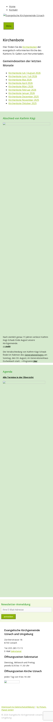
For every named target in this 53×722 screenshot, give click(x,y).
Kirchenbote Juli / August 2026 (24, 73)
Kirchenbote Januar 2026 (21, 93)
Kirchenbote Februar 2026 (22, 89)
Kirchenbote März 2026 (20, 86)
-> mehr (7, 346)
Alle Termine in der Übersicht (18, 377)
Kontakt (13, 9)
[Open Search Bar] (5, 19)
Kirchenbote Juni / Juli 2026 (22, 76)
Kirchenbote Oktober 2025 (22, 103)
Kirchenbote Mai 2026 (20, 79)
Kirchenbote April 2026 (20, 83)
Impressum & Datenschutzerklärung (17, 707)
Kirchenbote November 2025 (23, 100)
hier (35, 361)
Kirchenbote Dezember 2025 (23, 96)
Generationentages (34, 354)
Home (12, 6)
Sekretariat (16, 651)
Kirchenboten (29, 47)
